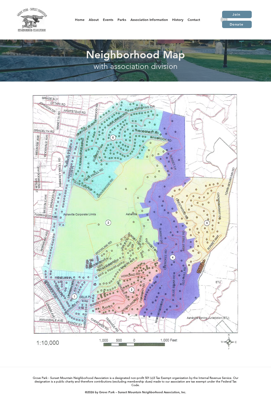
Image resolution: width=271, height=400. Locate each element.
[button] (108, 19)
